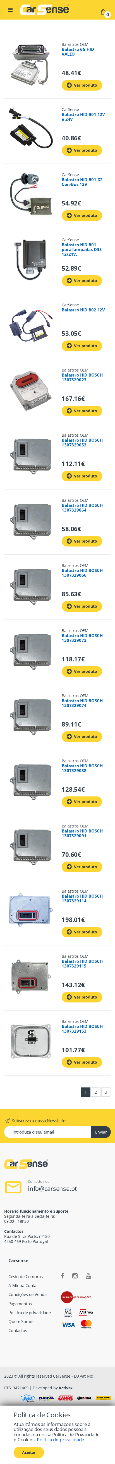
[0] (103, 11)
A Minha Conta (22, 1285)
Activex (66, 1387)
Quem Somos (21, 1322)
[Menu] (10, 10)
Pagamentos (20, 1304)
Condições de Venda (27, 1294)
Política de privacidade (29, 1313)
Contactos (17, 1330)
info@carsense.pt (52, 1188)
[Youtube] (88, 1276)
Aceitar (29, 1452)
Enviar (101, 1132)
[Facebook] (62, 1276)
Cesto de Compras (25, 1276)
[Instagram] (75, 1276)
